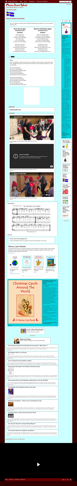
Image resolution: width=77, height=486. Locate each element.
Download (9, 234)
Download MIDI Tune (15, 109)
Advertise (17, 479)
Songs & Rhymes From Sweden (15, 18)
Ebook (11, 272)
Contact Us (11, 479)
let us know (14, 141)
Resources (22, 479)
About (6, 479)
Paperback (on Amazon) (15, 273)
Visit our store (11, 253)
